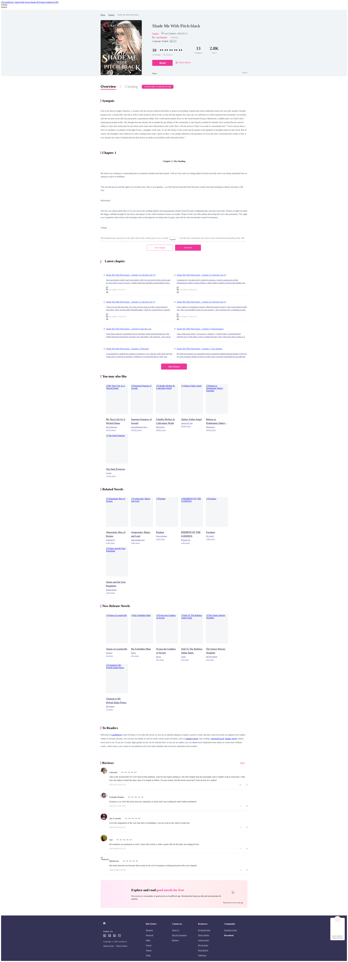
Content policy (203, 940)
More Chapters (174, 366)
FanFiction (202, 955)
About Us (175, 930)
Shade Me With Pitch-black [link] (128, 15)
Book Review (203, 950)
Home (103, 15)
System (148, 945)
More (242, 763)
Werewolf (149, 935)
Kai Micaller (161, 37)
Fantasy (111, 15)
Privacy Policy (122, 946)
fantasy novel (231, 738)
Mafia (148, 940)
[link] (103, 15)
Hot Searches (203, 945)
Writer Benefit (203, 935)
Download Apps (204, 930)
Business (175, 940)
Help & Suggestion (179, 935)
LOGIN (55, 2)
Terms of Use (108, 946)
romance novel (191, 738)
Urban (148, 955)
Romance (149, 930)
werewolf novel (217, 738)
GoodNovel (116, 735)
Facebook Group (230, 930)
